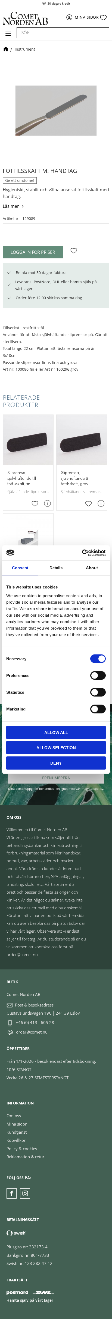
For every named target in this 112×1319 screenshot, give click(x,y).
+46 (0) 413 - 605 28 (35, 1022)
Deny (56, 763)
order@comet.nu (32, 1032)
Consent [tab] (20, 567)
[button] (7, 35)
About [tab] (92, 567)
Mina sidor (17, 1124)
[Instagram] (25, 1193)
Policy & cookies (22, 1148)
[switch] (98, 675)
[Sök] (102, 32)
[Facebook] (11, 1193)
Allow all (56, 732)
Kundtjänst (17, 1132)
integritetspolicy (92, 789)
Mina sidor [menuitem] (87, 17)
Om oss (14, 1115)
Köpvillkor (16, 1140)
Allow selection (56, 747)
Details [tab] (56, 567)
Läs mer (11, 206)
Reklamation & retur (25, 1156)
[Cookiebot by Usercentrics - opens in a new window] (82, 552)
